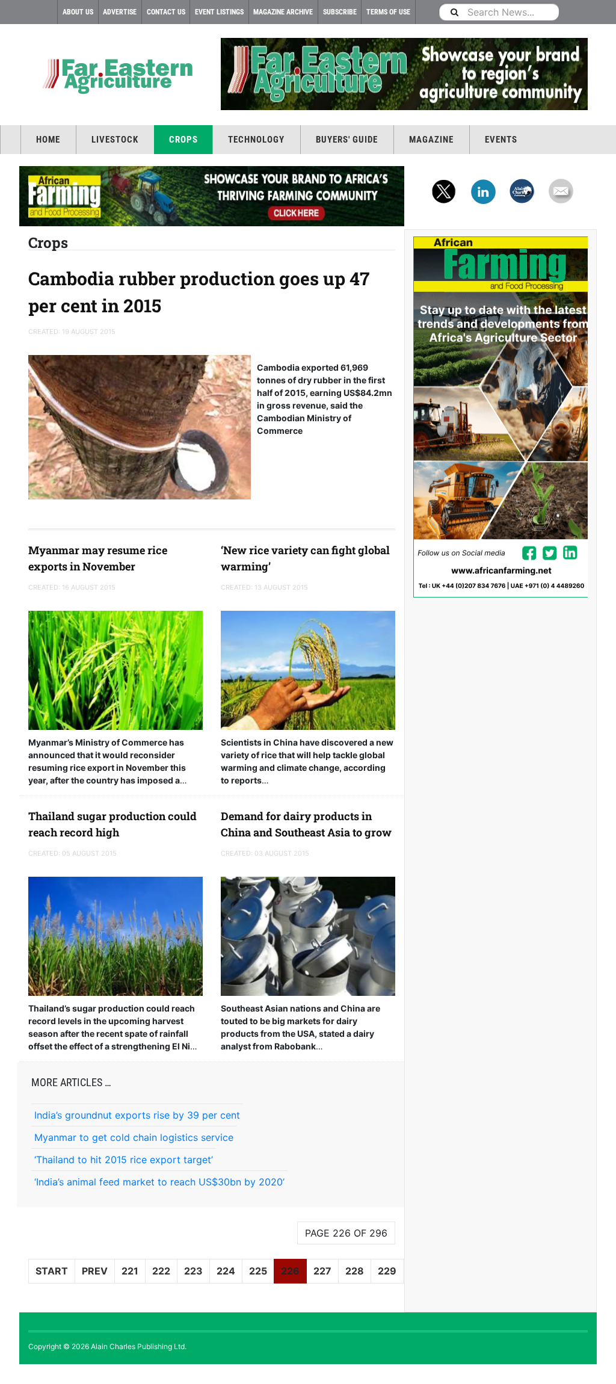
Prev (95, 1271)
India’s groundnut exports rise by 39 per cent (137, 1115)
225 (258, 1271)
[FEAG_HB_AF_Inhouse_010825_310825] (211, 196)
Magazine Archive (283, 12)
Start (51, 1271)
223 (193, 1271)
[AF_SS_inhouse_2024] (500, 417)
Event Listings (219, 12)
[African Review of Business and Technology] (115, 75)
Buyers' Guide (347, 139)
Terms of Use (388, 12)
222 (161, 1271)
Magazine (431, 139)
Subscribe (340, 12)
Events (501, 139)
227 (322, 1271)
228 (354, 1271)
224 (226, 1271)
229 (387, 1271)
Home (48, 139)
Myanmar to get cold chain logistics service (133, 1137)
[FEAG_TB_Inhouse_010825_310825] (404, 74)
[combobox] (499, 11)
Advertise (120, 12)
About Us (78, 12)
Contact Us (166, 12)
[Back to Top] (9, 1374)
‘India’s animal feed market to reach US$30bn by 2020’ (159, 1182)
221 (130, 1271)
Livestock (114, 139)
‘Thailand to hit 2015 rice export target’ (123, 1160)
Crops (183, 139)
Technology (256, 139)
